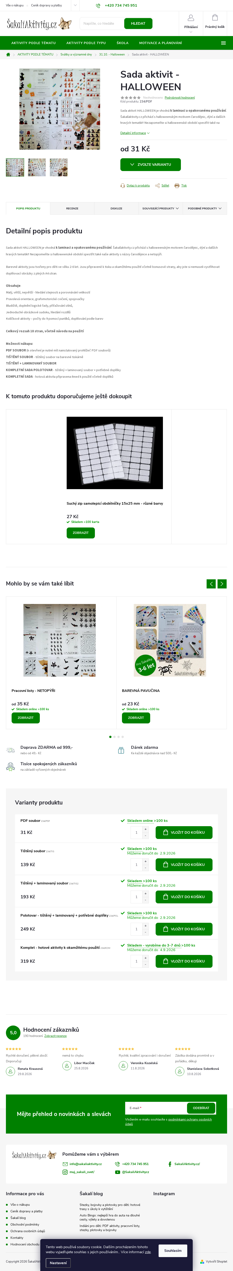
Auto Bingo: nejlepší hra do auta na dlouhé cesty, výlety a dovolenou (110, 1217)
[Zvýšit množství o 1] (145, 829)
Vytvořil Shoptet (216, 1262)
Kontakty (16, 1238)
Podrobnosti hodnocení (180, 98)
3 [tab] (118, 737)
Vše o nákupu (14, 5)
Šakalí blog (18, 1218)
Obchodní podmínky (24, 1224)
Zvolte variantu (154, 164)
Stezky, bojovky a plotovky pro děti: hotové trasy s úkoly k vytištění (110, 1207)
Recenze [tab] (72, 208)
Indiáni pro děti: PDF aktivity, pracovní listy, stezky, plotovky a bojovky (110, 1228)
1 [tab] (110, 737)
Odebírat (201, 1108)
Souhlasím (173, 1250)
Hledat (138, 23)
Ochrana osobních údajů (27, 1231)
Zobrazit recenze (55, 1036)
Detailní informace (133, 133)
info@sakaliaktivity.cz (86, 1164)
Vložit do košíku (188, 832)
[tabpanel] (116, 476)
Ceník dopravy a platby (46, 5)
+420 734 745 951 (135, 1164)
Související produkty (158, 208)
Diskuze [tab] (116, 208)
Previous (211, 583)
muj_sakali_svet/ (82, 1172)
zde (148, 1252)
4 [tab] (123, 737)
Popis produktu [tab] (28, 208)
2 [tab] (114, 737)
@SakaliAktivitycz (135, 1172)
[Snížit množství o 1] (145, 836)
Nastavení (58, 1263)
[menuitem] (33, 43)
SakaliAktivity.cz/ (187, 1164)
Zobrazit (81, 533)
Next (222, 583)
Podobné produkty (202, 208)
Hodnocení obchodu (24, 1244)
